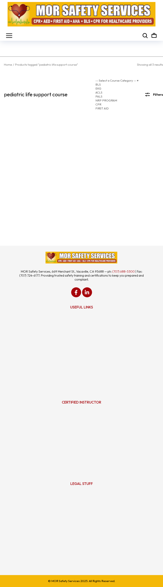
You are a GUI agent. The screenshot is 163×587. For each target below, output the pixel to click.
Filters (158, 95)
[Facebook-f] (76, 292)
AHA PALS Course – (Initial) (82, 191)
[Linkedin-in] (87, 292)
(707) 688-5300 (123, 271)
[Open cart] (154, 36)
